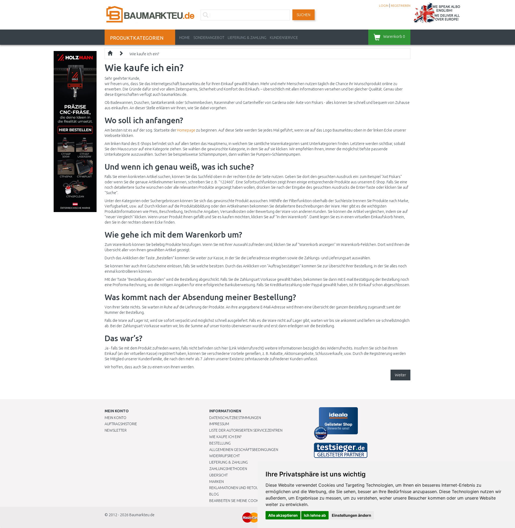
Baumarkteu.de (141, 515)
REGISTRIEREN (400, 5)
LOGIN (383, 5)
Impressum (219, 424)
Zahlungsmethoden (228, 469)
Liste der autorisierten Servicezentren (245, 430)
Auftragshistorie (121, 424)
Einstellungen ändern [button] (351, 515)
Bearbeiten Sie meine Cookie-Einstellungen (249, 500)
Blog (214, 494)
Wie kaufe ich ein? (144, 54)
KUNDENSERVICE (284, 37)
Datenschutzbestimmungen (235, 418)
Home (184, 37)
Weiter (400, 375)
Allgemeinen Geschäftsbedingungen (243, 449)
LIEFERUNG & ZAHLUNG (247, 37)
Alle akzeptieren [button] (283, 515)
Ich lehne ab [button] (315, 515)
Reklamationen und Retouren (237, 488)
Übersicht (218, 475)
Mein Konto (115, 418)
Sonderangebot (208, 37)
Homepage (186, 130)
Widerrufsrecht (224, 456)
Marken (216, 481)
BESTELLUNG (220, 443)
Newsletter (116, 430)
